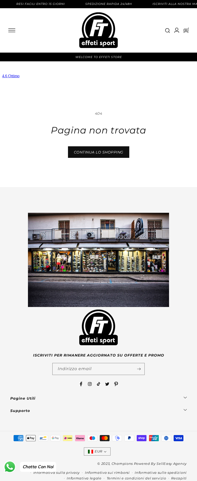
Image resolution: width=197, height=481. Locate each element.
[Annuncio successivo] (187, 57)
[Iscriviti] (138, 369)
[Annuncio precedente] (9, 57)
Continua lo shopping (98, 152)
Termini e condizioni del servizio (136, 478)
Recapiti (179, 478)
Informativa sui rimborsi (107, 472)
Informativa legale (84, 478)
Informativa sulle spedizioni (161, 472)
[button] (12, 30)
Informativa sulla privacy (56, 472)
